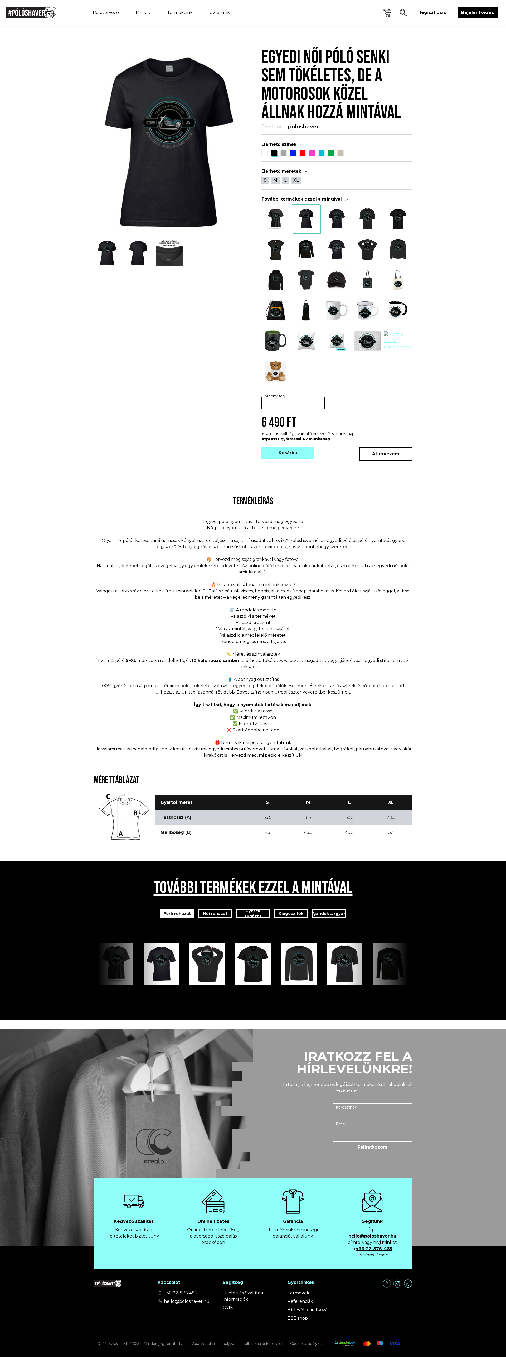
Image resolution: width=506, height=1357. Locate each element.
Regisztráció (432, 12)
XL (296, 180)
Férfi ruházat (177, 913)
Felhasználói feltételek (263, 1343)
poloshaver (303, 126)
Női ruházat (215, 913)
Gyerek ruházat (253, 913)
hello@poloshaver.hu (372, 1236)
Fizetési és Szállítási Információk (243, 1296)
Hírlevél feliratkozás (308, 1309)
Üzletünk (220, 12)
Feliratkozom (372, 1147)
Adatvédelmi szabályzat (214, 1343)
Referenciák (300, 1301)
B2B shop (298, 1318)
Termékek (298, 1292)
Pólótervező (106, 12)
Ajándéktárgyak (329, 913)
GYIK (228, 1307)
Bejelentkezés (477, 12)
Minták (143, 12)
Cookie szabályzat (306, 1343)
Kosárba (288, 452)
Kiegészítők (291, 913)
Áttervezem (385, 453)
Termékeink (180, 12)
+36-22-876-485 (374, 1248)
